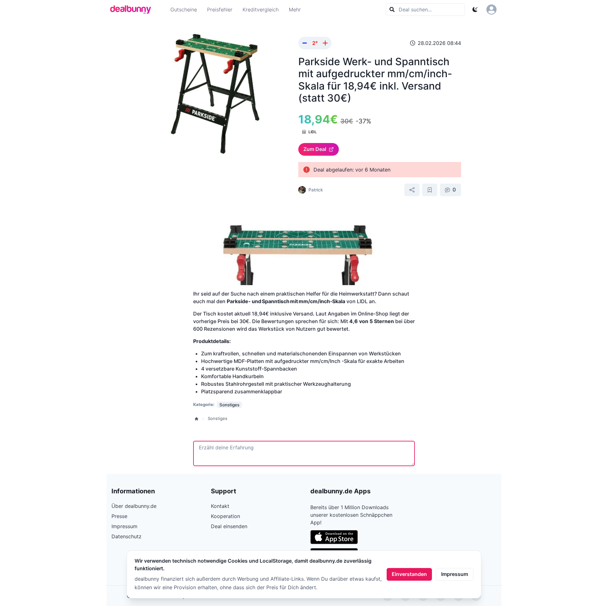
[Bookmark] (429, 190)
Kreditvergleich (261, 9)
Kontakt (220, 506)
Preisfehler (219, 9)
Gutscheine (183, 9)
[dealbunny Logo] (132, 9)
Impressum (454, 574)
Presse (119, 516)
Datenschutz (126, 536)
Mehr (295, 9)
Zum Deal (314, 149)
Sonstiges (217, 418)
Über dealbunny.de (133, 506)
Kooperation (225, 516)
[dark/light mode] (475, 9)
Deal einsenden (229, 526)
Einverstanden (409, 574)
